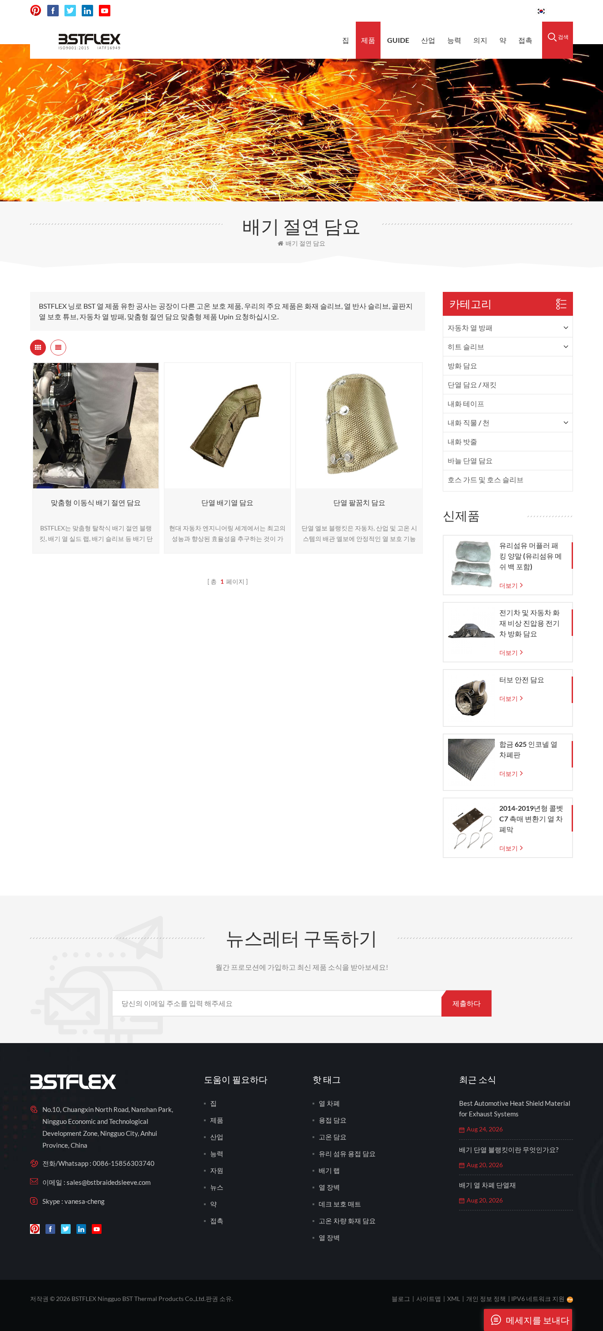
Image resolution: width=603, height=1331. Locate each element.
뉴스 (216, 1187)
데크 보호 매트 (340, 1204)
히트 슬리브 (466, 346)
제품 (368, 40)
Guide (398, 40)
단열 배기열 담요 (227, 502)
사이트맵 (428, 1298)
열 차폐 (329, 1103)
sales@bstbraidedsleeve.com (407, 11)
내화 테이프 (466, 403)
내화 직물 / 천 (469, 422)
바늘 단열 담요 (470, 460)
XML (453, 1298)
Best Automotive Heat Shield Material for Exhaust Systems (514, 1108)
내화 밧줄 (462, 441)
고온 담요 (333, 1137)
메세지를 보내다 (537, 1320)
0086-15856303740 (496, 11)
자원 (216, 1170)
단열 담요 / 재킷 (472, 384)
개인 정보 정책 (486, 1298)
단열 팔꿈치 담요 (359, 502)
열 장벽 (329, 1187)
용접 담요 (333, 1120)
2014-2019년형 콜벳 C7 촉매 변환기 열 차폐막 (531, 818)
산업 (428, 40)
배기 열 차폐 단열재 (487, 1185)
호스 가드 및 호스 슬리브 (486, 479)
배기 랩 (329, 1170)
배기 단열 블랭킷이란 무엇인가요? (508, 1149)
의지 (480, 40)
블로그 (401, 1298)
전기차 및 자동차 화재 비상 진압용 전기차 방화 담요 (529, 623)
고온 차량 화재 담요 (347, 1221)
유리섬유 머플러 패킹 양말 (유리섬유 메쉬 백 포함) (530, 556)
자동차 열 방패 (470, 327)
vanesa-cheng (84, 1201)
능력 (454, 40)
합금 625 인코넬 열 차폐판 (528, 749)
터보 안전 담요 (521, 679)
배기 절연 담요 (305, 243)
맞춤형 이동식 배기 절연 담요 (96, 502)
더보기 (93, 484)
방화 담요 (462, 365)
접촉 (525, 40)
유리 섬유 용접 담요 (347, 1153)
